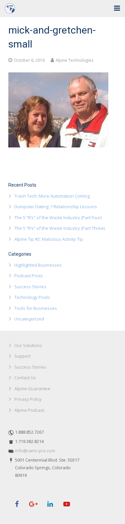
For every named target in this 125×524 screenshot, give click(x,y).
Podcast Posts (28, 276)
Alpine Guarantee (32, 389)
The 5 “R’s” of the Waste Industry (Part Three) (59, 228)
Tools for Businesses (35, 308)
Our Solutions (28, 345)
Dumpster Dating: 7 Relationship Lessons (55, 207)
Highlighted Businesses (38, 265)
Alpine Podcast (29, 410)
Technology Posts (32, 297)
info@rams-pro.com (35, 451)
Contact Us (25, 378)
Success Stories (30, 287)
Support (22, 356)
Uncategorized (29, 319)
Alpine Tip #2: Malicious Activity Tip (48, 239)
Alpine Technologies (75, 60)
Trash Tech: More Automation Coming (52, 196)
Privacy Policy (28, 399)
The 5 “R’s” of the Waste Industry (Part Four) (58, 217)
